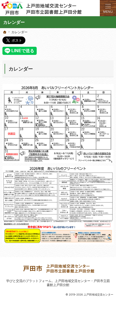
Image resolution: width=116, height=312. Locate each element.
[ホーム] (5, 32)
